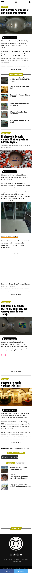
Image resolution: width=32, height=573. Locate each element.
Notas (10, 559)
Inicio (5, 559)
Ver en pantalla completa (9, 237)
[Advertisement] (16, 266)
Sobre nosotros (17, 562)
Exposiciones (25, 559)
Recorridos (17, 559)
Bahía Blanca (5, 448)
